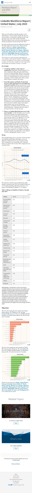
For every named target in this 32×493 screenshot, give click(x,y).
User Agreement (16, 481)
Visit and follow (16, 464)
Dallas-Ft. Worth (21, 49)
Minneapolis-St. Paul (14, 52)
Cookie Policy (16, 476)
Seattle (9, 55)
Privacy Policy (16, 477)
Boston (23, 47)
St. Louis (14, 55)
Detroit (8, 50)
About (16, 474)
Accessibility (16, 482)
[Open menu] (30, 2)
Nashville (23, 52)
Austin (19, 47)
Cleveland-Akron (11, 49)
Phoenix (17, 53)
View (16, 423)
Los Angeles (19, 50)
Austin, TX (25, 349)
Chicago (4, 49)
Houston (13, 50)
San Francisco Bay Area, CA (13, 313)
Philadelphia (11, 53)
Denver (4, 50)
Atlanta (14, 47)
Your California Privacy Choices (16, 479)
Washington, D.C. (24, 55)
